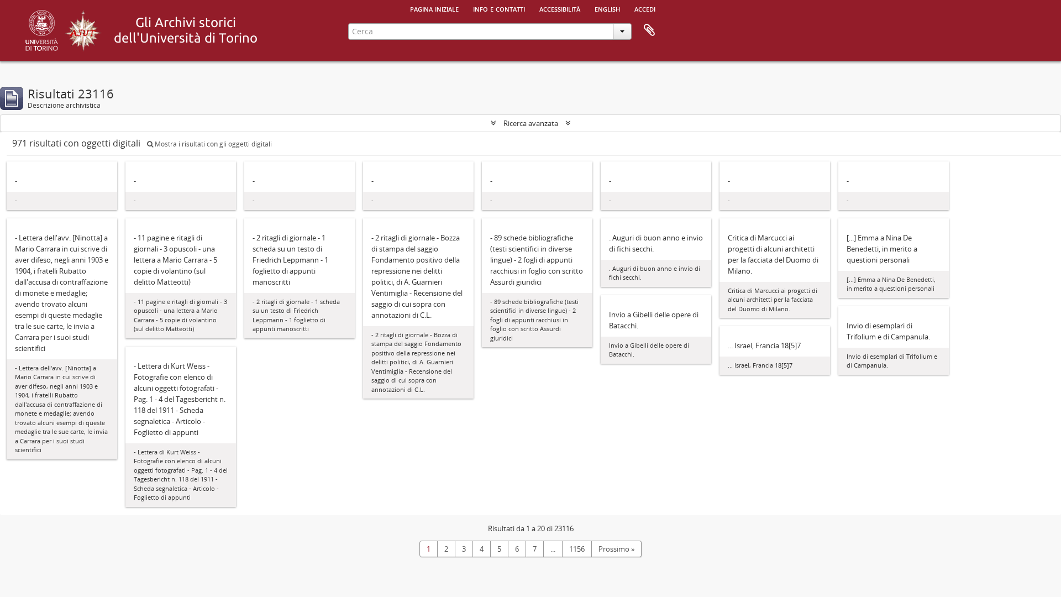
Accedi (644, 8)
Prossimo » (616, 549)
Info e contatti (499, 8)
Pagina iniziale (434, 8)
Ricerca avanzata (531, 123)
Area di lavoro (649, 30)
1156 (577, 549)
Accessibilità (559, 8)
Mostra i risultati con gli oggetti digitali (212, 144)
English (607, 8)
